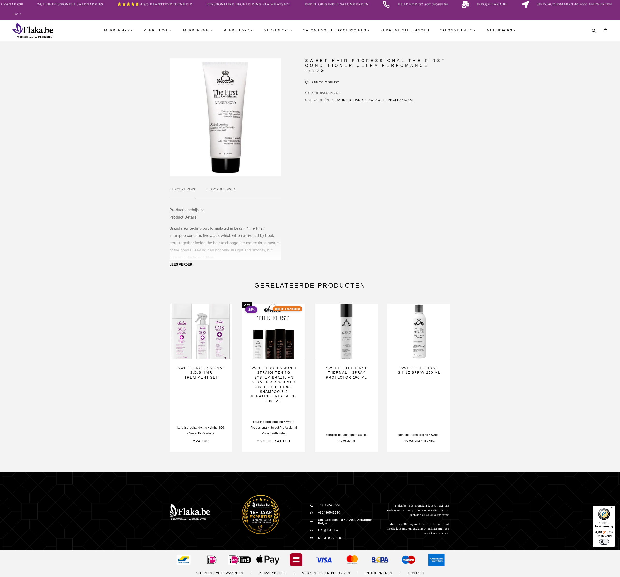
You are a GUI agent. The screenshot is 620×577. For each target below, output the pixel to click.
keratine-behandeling (352, 100)
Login (17, 14)
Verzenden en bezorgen (326, 573)
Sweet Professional (394, 100)
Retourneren (379, 573)
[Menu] (612, 508)
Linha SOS (217, 427)
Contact (416, 573)
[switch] (604, 542)
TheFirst (428, 440)
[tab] (182, 192)
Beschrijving (182, 189)
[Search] (594, 31)
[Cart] (606, 31)
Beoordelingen (221, 189)
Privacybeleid (273, 573)
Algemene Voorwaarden (220, 573)
